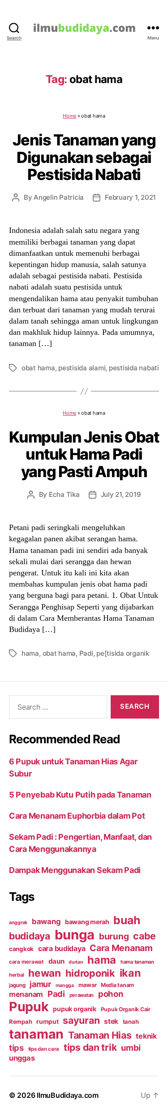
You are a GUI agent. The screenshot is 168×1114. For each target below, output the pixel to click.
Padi (86, 653)
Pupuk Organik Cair (126, 1009)
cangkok (21, 948)
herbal (16, 975)
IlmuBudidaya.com (68, 1095)
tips (16, 1048)
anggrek (18, 922)
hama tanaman (137, 962)
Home (69, 116)
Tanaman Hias (100, 1035)
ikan (130, 972)
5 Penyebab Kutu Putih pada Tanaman (80, 794)
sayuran (81, 1020)
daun (56, 961)
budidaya (29, 936)
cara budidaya (62, 948)
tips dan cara (44, 1049)
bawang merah (87, 921)
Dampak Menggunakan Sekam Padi (75, 870)
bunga (75, 935)
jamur (40, 984)
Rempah (20, 1021)
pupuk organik (74, 1009)
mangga (65, 985)
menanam (26, 994)
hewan (44, 973)
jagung (17, 985)
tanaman (36, 1034)
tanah (131, 1021)
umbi (131, 1048)
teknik (146, 1036)
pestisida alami (81, 368)
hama (30, 653)
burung (114, 936)
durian (76, 962)
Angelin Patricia (59, 197)
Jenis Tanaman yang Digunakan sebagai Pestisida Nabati (84, 157)
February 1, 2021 (130, 197)
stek (111, 1021)
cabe (144, 936)
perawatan (81, 995)
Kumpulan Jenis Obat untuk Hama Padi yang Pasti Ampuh (84, 454)
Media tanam (117, 985)
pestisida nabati (134, 368)
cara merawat (26, 962)
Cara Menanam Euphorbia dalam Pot (77, 815)
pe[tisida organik (122, 653)
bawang (46, 921)
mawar (87, 985)
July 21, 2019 (121, 494)
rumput (47, 1021)
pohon (110, 994)
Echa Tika (64, 494)
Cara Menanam (121, 948)
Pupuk (29, 1006)
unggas (21, 1057)
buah (126, 920)
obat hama (38, 368)
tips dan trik (90, 1047)
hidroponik (90, 973)
